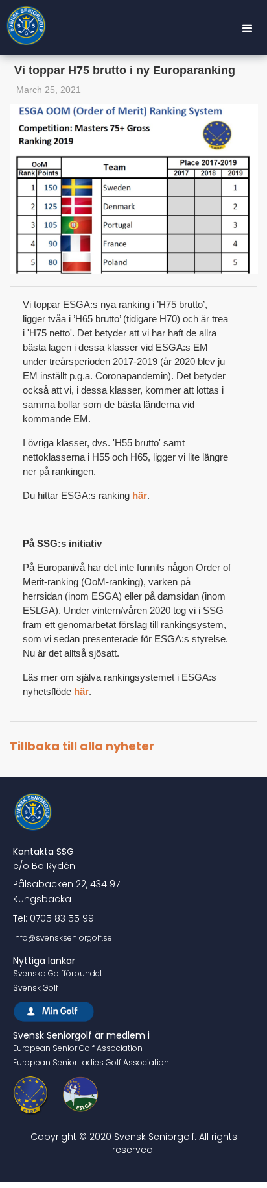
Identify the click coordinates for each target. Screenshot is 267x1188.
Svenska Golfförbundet (57, 973)
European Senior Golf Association (78, 1048)
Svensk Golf (35, 987)
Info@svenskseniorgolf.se (62, 937)
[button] (247, 28)
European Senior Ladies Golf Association (91, 1062)
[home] (26, 28)
